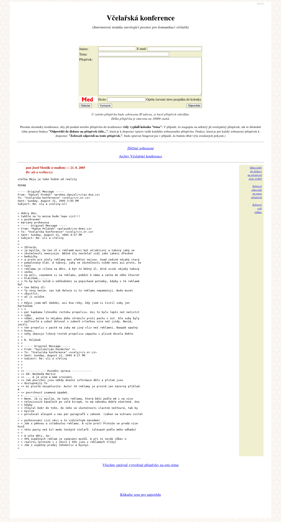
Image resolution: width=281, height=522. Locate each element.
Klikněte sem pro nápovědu (140, 494)
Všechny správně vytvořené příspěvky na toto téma (140, 464)
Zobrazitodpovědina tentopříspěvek (256, 191)
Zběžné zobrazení (140, 147)
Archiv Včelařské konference (140, 156)
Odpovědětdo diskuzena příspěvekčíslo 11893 (255, 173)
